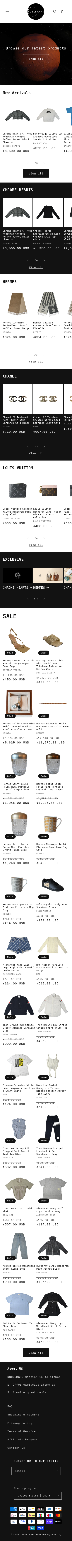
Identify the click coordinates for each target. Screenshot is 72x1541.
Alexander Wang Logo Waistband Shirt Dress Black (51, 1326)
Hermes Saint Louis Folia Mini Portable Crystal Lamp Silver (16, 787)
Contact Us (16, 1448)
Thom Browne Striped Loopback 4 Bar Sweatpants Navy (49, 1151)
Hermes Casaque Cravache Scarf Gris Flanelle (46, 325)
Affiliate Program (22, 1439)
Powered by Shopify (49, 1534)
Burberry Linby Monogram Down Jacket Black (52, 1267)
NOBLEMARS (28, 1534)
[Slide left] (28, 163)
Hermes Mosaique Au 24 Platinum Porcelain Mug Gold (51, 847)
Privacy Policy (19, 1423)
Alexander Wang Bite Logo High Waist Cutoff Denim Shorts (18, 968)
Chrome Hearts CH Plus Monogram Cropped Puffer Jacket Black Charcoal (17, 138)
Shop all (36, 58)
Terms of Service (21, 1431)
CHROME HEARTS (15, 587)
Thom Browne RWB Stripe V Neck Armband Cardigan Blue (19, 1028)
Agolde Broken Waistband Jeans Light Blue (19, 1267)
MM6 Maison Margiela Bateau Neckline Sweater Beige (52, 968)
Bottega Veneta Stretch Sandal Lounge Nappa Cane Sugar (18, 663)
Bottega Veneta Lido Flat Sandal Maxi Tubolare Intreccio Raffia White (49, 665)
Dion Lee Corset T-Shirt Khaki (19, 1210)
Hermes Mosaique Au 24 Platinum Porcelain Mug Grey (18, 907)
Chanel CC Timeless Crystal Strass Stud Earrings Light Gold (46, 420)
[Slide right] (44, 163)
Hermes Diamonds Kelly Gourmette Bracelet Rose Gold (52, 726)
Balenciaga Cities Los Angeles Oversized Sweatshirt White (48, 136)
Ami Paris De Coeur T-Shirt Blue (17, 1325)
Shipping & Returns (23, 1414)
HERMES (39, 587)
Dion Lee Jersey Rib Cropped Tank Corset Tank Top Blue (16, 1151)
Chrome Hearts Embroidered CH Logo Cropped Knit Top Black (46, 235)
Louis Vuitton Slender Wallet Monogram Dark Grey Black (17, 512)
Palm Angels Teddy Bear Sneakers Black (51, 906)
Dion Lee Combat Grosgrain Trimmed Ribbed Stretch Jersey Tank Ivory (51, 1089)
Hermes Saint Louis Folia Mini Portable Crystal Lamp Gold (16, 847)
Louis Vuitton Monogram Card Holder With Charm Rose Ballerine (47, 513)
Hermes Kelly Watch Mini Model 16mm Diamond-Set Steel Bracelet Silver (19, 726)
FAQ (10, 1406)
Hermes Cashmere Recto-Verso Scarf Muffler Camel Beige (16, 325)
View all (36, 173)
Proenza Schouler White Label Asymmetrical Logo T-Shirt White (19, 1088)
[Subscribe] (56, 1471)
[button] (7, 12)
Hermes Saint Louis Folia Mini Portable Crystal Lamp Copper (49, 787)
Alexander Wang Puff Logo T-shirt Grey (49, 1210)
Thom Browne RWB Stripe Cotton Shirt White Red (51, 1026)
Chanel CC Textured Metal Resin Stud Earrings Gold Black (16, 420)
